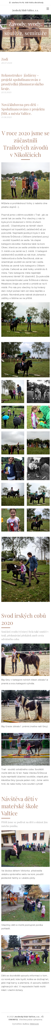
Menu (47, 8)
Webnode (34, 1024)
